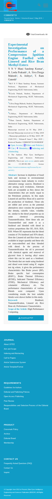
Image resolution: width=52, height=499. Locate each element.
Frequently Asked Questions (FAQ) (18, 463)
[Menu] (44, 5)
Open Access (16, 145)
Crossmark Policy (11, 429)
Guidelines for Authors (13, 387)
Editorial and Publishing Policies (17, 392)
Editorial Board (10, 438)
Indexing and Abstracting (14, 353)
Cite (13, 148)
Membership (9, 443)
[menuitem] (37, 5)
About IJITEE (9, 344)
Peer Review (9, 401)
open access (29, 161)
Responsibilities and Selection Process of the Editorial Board (26, 407)
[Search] (37, 5)
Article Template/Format (13, 367)
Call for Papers (10, 358)
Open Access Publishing (14, 396)
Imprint (6, 472)
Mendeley (23, 148)
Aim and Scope (10, 349)
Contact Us (8, 468)
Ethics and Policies (34, 145)
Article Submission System (15, 362)
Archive (7, 434)
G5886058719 (10, 15)
